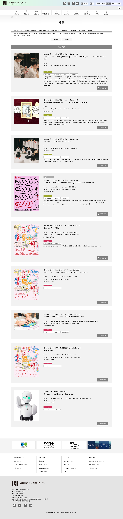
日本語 (98, 3)
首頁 (12, 17)
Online (17, 35)
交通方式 (41, 461)
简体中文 (113, 3)
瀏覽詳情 (103, 88)
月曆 (17, 468)
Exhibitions (82, 30)
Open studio (42, 30)
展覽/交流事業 (20, 457)
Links (43, 471)
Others (90, 30)
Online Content (20, 464)
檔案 (68, 457)
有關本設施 (42, 457)
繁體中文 (108, 3)
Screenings (73, 30)
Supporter (44, 468)
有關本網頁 (95, 457)
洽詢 (119, 8)
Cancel (56, 39)
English (103, 3)
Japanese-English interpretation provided (43, 33)
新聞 (68, 464)
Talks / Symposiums (30, 30)
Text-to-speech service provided (87, 33)
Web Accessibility (96, 461)
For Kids (101, 33)
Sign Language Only (27, 35)
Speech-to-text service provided (66, 33)
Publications (70, 468)
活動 (17, 461)
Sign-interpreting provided (23, 33)
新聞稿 (68, 461)
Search (67, 39)
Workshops (19, 30)
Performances (53, 30)
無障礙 (43, 464)
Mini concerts (63, 30)
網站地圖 (94, 464)
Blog (68, 471)
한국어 (118, 3)
